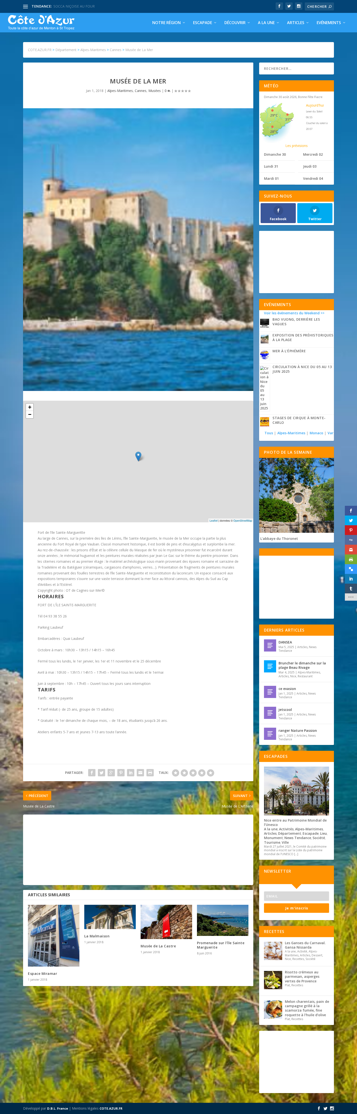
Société (319, 837)
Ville (285, 842)
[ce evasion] (270, 692)
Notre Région (166, 23)
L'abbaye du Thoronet (279, 538)
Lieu (323, 833)
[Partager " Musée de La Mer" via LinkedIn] (131, 773)
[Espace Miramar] (53, 936)
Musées (154, 90)
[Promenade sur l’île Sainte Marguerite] (222, 920)
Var (330, 433)
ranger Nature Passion (298, 730)
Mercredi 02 (313, 154)
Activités (286, 829)
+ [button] (29, 407)
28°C (274, 131)
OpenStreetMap (242, 520)
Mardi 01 (271, 178)
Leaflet (214, 520)
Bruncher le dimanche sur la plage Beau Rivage (302, 665)
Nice (293, 676)
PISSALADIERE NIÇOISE (72, 6)
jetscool (285, 709)
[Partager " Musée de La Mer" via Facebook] (92, 773)
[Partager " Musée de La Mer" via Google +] (111, 773)
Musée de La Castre (158, 946)
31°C (289, 119)
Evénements (329, 23)
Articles (295, 23)
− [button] (29, 414)
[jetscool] (270, 713)
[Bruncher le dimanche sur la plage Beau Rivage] (270, 666)
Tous (269, 433)
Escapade (202, 23)
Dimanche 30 (275, 154)
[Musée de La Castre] (166, 922)
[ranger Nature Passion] (270, 734)
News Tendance (297, 837)
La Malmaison (97, 936)
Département (289, 833)
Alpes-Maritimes (120, 90)
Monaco (316, 433)
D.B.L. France (57, 1108)
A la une (266, 23)
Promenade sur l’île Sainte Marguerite (220, 945)
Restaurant (305, 676)
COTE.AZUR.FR (111, 1108)
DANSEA (285, 642)
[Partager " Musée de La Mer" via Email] (140, 773)
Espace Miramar (42, 973)
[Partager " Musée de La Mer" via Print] (150, 773)
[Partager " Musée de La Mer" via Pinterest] (121, 773)
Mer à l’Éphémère (289, 351)
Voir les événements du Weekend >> (294, 313)
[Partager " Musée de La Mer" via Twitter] (101, 773)
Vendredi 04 (313, 178)
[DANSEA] (270, 645)
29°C (274, 115)
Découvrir (235, 23)
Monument (273, 837)
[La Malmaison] (110, 917)
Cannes (140, 90)
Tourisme (272, 842)
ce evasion (287, 688)
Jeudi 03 (309, 166)
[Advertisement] (138, 850)
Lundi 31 (271, 166)
